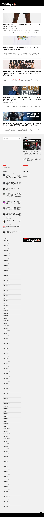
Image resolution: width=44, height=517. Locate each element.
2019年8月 (6, 441)
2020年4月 (6, 421)
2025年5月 (6, 268)
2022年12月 (6, 340)
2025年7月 (6, 263)
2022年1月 (6, 368)
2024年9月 (6, 288)
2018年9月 (6, 468)
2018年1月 (6, 489)
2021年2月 (6, 396)
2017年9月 (6, 499)
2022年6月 (6, 355)
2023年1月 (6, 338)
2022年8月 (6, 350)
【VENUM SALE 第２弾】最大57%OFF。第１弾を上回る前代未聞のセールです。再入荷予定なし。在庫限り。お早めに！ (22, 124)
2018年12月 (6, 461)
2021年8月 (6, 381)
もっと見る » (38, 32)
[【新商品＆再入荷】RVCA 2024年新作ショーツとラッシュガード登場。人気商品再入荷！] (22, 18)
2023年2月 (6, 335)
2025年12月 (6, 250)
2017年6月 (6, 506)
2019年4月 (6, 451)
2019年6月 (6, 446)
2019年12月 (6, 431)
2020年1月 (6, 428)
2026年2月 (6, 245)
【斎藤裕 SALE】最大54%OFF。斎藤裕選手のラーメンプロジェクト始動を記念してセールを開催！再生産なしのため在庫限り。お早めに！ (22, 99)
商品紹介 (25, 176)
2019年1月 (6, 458)
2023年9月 (6, 318)
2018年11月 (6, 463)
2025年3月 (6, 273)
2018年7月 (6, 474)
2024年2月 (6, 305)
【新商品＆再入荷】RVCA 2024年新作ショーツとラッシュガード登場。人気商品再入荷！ (22, 25)
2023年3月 (6, 333)
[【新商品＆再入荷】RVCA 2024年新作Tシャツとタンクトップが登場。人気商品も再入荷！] (22, 40)
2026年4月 (6, 240)
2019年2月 (6, 456)
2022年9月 (6, 348)
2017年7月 (6, 504)
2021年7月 (6, 383)
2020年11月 (6, 403)
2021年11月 (6, 373)
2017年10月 (6, 496)
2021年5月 (6, 388)
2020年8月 (6, 411)
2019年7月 (6, 443)
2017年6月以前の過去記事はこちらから (30, 244)
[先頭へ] (41, 513)
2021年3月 (6, 393)
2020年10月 (6, 406)
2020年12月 (6, 401)
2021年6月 (6, 386)
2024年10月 (6, 285)
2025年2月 (6, 275)
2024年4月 (6, 300)
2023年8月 (6, 320)
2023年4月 (6, 330)
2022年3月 (6, 363)
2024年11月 (6, 283)
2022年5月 (6, 358)
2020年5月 (6, 418)
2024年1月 (6, 308)
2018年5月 (6, 479)
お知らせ (15, 28)
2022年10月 (6, 345)
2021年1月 (6, 398)
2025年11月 (6, 253)
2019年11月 (6, 433)
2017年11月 (6, 494)
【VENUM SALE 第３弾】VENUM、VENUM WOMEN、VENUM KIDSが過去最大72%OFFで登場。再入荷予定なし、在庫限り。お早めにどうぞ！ (22, 73)
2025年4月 (6, 270)
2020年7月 (6, 413)
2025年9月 (6, 258)
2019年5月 (6, 448)
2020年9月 (6, 408)
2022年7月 (6, 353)
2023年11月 (6, 313)
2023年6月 (6, 325)
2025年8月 (6, 260)
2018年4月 (6, 481)
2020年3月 (6, 423)
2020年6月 (6, 416)
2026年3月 (6, 243)
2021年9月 (6, 378)
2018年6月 (6, 476)
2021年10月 (6, 376)
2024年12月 (6, 280)
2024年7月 (6, 293)
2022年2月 (6, 366)
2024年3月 (6, 303)
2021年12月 (6, 371)
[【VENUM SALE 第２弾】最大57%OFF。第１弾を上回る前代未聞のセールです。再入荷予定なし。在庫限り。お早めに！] (22, 116)
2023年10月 (6, 315)
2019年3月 (6, 453)
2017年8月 (6, 501)
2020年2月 (6, 426)
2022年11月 (6, 343)
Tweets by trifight (6, 167)
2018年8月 (6, 471)
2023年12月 (6, 310)
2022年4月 (6, 361)
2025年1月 (6, 278)
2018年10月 (6, 466)
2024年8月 (6, 290)
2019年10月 (6, 436)
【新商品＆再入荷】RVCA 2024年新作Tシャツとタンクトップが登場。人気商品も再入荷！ (22, 48)
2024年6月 (6, 295)
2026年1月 (6, 248)
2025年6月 (6, 265)
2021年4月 (6, 391)
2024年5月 (6, 298)
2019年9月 (6, 438)
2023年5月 (6, 328)
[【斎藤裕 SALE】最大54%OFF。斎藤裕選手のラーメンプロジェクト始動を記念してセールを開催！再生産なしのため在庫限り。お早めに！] (22, 90)
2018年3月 (6, 484)
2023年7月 (6, 323)
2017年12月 (6, 491)
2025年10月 (6, 255)
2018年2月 (6, 486)
